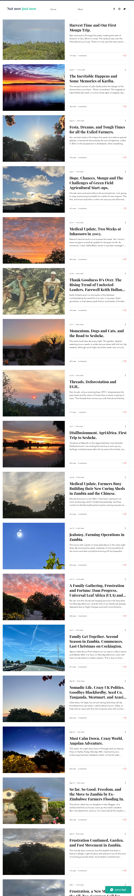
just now (29, 8)
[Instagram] (119, 9)
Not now (14, 8)
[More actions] (126, 69)
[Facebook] (114, 9)
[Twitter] (124, 9)
